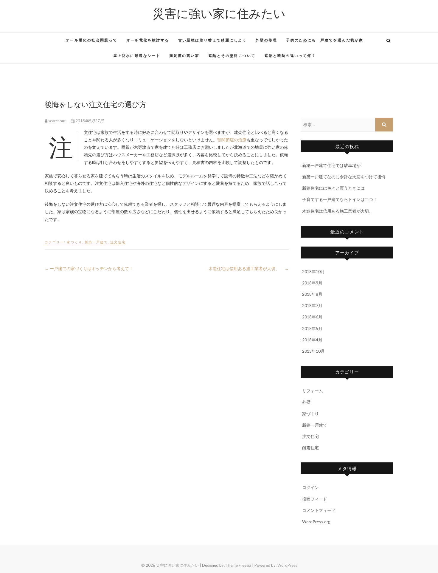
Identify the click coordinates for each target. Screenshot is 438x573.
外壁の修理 (266, 40)
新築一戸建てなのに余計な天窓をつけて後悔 (344, 176)
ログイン (310, 487)
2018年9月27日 (89, 120)
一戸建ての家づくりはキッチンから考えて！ (89, 268)
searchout (56, 120)
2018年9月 (312, 282)
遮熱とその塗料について (231, 55)
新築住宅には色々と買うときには (333, 188)
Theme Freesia (238, 565)
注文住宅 (118, 242)
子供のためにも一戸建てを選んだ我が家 (324, 40)
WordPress (287, 565)
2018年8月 (312, 294)
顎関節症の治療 (231, 139)
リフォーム (312, 390)
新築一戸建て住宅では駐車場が (331, 165)
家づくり (74, 242)
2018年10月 (313, 271)
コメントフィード (319, 510)
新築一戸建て (96, 242)
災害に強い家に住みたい (219, 13)
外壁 (306, 402)
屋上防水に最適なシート (136, 55)
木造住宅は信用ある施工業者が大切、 (249, 268)
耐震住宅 (310, 447)
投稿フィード (314, 498)
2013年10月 (313, 351)
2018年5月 (312, 328)
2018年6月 (312, 316)
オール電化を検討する (147, 40)
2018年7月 (312, 305)
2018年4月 (312, 339)
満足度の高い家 (184, 55)
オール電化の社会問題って (91, 40)
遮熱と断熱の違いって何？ (290, 55)
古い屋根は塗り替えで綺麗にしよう (212, 40)
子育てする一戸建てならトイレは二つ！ (339, 199)
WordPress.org (316, 521)
